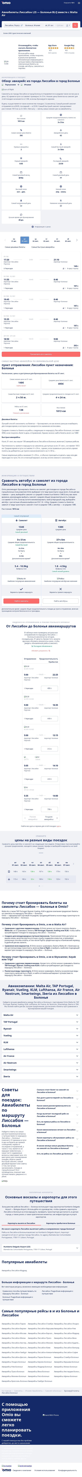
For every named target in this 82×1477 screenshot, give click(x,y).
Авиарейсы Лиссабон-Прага (39, 1338)
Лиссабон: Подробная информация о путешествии (57, 1292)
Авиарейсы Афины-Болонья (65, 1376)
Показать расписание (21, 413)
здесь (58, 826)
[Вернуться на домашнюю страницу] (6, 3)
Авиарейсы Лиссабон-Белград (66, 1347)
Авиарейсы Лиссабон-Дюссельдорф (17, 1357)
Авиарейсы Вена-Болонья (38, 1371)
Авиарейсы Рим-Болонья (12, 1367)
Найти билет (21, 386)
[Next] (76, 240)
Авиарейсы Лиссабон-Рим (65, 1328)
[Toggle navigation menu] (79, 3)
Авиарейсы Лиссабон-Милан (14, 1338)
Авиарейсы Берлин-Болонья (40, 1362)
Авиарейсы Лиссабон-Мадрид (14, 1270)
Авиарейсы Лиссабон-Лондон (66, 1324)
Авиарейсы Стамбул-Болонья (66, 1357)
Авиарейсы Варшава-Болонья (66, 1362)
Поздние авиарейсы (48, 818)
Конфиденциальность (67, 1470)
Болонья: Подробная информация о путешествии (18, 1298)
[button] (49, 25)
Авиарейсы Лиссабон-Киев (39, 1347)
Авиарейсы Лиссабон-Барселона (41, 1333)
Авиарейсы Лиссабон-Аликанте (41, 1352)
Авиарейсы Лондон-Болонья (14, 1362)
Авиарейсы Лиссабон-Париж (14, 1324)
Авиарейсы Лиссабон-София (66, 1352)
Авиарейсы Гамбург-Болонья (40, 1381)
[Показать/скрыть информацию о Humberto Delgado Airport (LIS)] (77, 1248)
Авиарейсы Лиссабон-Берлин (14, 1328)
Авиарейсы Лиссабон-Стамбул (40, 1324)
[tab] (15, 246)
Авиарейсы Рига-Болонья (38, 1376)
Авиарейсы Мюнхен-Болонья (14, 1376)
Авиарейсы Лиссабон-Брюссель (15, 1347)
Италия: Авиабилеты (33, 1391)
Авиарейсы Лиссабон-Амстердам (15, 1343)
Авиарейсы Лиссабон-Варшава (41, 1328)
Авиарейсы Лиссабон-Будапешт (67, 1343)
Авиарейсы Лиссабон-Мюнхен (40, 1343)
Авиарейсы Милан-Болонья (65, 1367)
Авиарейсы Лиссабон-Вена (65, 1338)
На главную (6, 1391)
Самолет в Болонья (53, 1391)
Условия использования (44, 1470)
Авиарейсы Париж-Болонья (39, 1357)
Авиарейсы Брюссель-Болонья (14, 1381)
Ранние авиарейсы (32, 818)
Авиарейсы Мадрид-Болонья (40, 1367)
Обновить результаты (39, 651)
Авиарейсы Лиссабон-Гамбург (14, 1352)
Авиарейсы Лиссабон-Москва (14, 1333)
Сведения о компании (22, 1470)
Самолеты (18, 1391)
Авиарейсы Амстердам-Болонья (67, 1371)
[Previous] (8, 864)
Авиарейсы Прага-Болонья (13, 1371)
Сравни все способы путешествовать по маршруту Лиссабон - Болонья (19, 1292)
